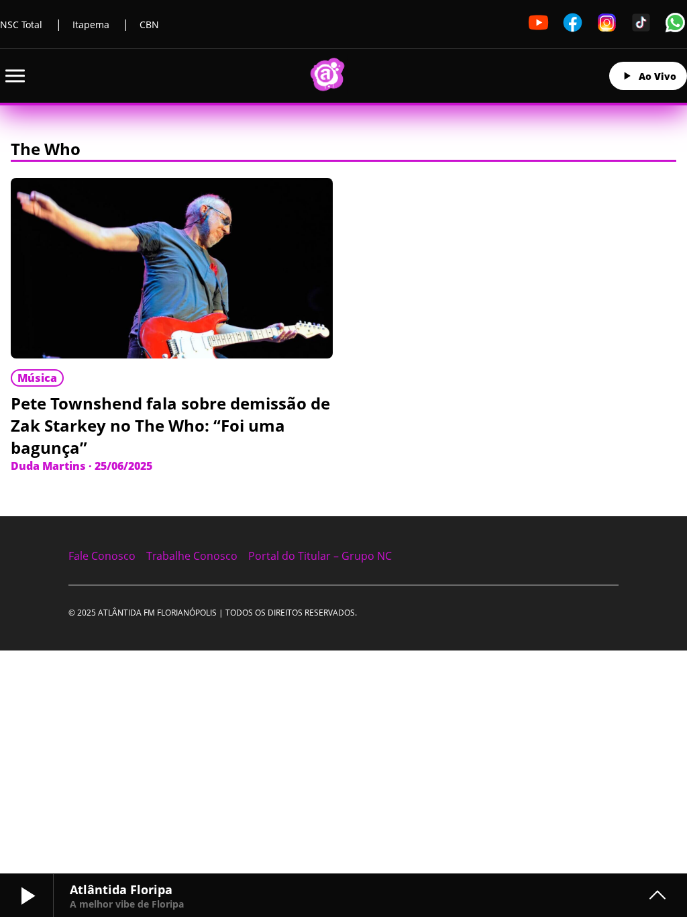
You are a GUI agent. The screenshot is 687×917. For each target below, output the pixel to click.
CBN (149, 24)
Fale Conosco (102, 555)
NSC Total (21, 24)
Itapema (90, 24)
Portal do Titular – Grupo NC (320, 555)
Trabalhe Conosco (191, 555)
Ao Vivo (657, 76)
